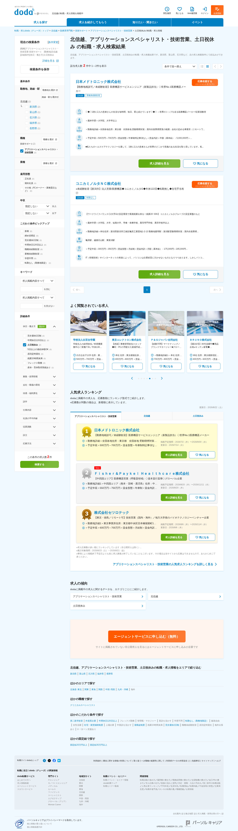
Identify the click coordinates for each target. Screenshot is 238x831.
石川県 (33, 117)
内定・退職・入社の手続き (189, 783)
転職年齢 (193, 786)
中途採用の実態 (206, 786)
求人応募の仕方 (152, 783)
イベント (197, 22)
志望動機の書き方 (199, 780)
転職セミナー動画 (111, 786)
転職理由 (184, 786)
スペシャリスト (55, 795)
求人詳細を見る (159, 163)
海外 (81, 804)
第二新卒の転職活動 (211, 783)
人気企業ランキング (150, 786)
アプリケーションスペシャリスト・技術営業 (111, 30)
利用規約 (97, 761)
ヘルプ (218, 761)
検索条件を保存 (39, 69)
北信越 (54, 30)
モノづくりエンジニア (57, 783)
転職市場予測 (151, 789)
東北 (81, 783)
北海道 (82, 780)
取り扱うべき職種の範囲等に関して (149, 761)
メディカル (53, 786)
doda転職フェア (110, 783)
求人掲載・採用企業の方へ (209, 814)
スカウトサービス (25, 789)
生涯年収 (174, 786)
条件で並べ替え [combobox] (173, 66)
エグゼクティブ (55, 798)
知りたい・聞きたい (145, 22)
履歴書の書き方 (164, 780)
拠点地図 (189, 814)
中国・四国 (84, 798)
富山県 (33, 112)
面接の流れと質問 (168, 783)
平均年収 (165, 786)
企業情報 (190, 789)
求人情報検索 (23, 783)
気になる (202, 163)
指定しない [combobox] (31, 206)
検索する (39, 464)
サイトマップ (207, 761)
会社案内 (177, 814)
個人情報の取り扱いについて (39, 824)
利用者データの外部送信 (176, 761)
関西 (81, 795)
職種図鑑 (180, 789)
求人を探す (41, 22)
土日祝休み (79, 605)
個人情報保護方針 (34, 827)
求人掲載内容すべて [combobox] (33, 280)
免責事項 (196, 761)
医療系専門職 (66, 30)
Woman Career (54, 804)
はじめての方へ (24, 780)
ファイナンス (54, 792)
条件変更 (53, 42)
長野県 (33, 128)
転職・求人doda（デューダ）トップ (31, 30)
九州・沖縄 (84, 801)
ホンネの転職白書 (166, 789)
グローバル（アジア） (57, 801)
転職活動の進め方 (147, 780)
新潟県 (33, 106)
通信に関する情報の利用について (117, 761)
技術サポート (81, 30)
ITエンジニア (53, 780)
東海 (81, 789)
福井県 (33, 123)
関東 (81, 786)
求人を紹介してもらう (93, 22)
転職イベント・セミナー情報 (115, 780)
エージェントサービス (26, 786)
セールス (52, 789)
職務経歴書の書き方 (181, 780)
